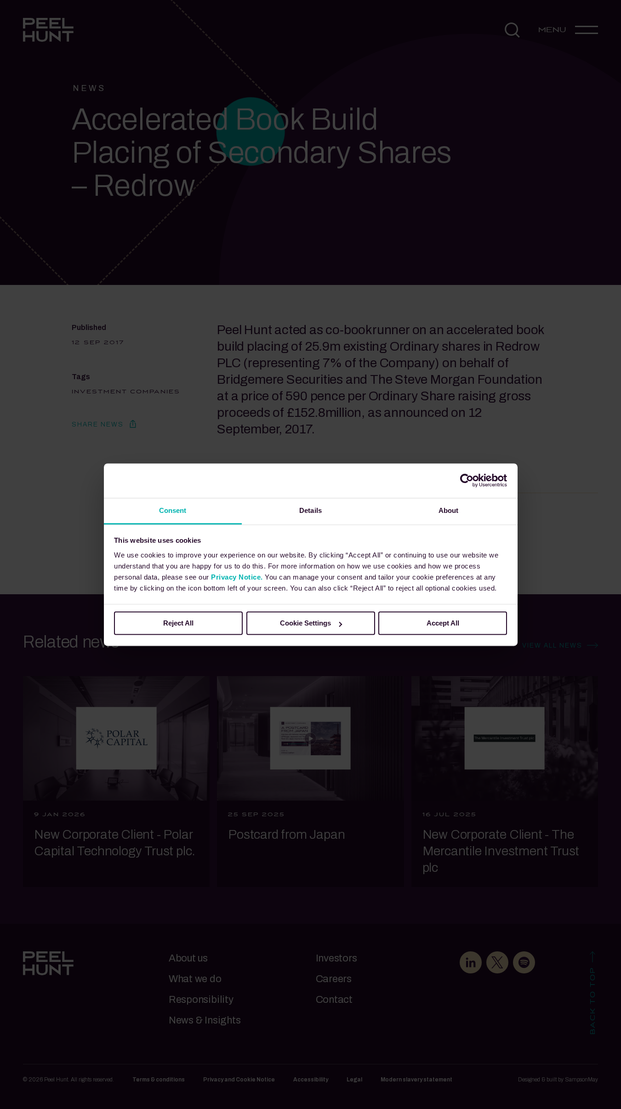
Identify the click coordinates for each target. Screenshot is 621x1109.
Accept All (443, 623)
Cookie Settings (305, 623)
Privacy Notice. (237, 577)
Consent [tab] (173, 510)
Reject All (178, 623)
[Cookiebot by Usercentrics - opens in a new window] (467, 480)
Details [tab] (310, 510)
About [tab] (449, 510)
